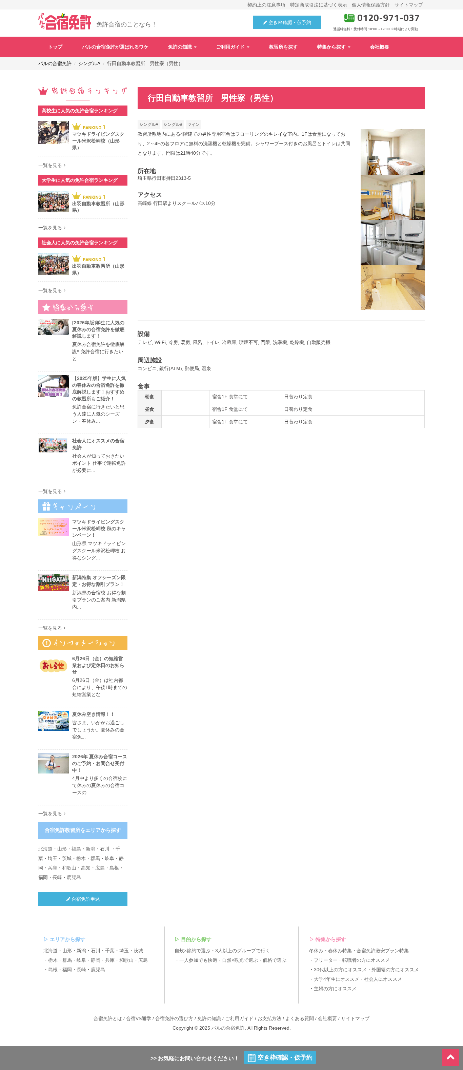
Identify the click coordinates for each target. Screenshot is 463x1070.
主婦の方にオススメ (335, 988)
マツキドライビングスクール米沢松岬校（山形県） (98, 140)
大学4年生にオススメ (336, 979)
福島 (76, 849)
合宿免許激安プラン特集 (383, 950)
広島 (100, 868)
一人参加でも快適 (198, 960)
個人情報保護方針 (371, 4)
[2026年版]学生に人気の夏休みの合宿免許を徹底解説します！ (98, 329)
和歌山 (69, 868)
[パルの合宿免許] (64, 21)
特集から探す (332, 47)
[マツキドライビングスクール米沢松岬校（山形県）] (53, 132)
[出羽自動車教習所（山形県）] (53, 201)
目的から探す (196, 939)
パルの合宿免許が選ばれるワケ (115, 47)
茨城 (67, 858)
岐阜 (109, 858)
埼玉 (52, 858)
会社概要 (379, 47)
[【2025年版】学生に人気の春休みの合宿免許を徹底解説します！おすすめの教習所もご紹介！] (53, 386)
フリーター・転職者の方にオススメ (352, 960)
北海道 (45, 849)
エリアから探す (67, 939)
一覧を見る (50, 165)
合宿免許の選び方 (174, 1018)
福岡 (43, 877)
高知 (85, 868)
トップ (55, 47)
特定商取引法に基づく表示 (318, 4)
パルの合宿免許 (228, 1028)
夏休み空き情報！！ (93, 714)
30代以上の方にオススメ (340, 969)
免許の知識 (180, 47)
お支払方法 (269, 1018)
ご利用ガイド (231, 47)
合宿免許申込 (86, 899)
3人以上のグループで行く (242, 950)
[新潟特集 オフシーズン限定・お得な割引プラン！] (53, 582)
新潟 (90, 849)
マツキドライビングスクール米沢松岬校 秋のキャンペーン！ (99, 528)
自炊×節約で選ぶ (192, 950)
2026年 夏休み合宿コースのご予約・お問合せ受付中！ (99, 763)
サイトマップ (409, 4)
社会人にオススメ (383, 979)
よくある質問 (299, 1018)
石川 (104, 849)
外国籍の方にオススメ (395, 969)
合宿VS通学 (138, 1018)
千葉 (110, 950)
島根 (114, 868)
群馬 (95, 858)
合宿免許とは (108, 1018)
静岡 (95, 960)
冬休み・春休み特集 (330, 950)
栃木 (81, 858)
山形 (62, 849)
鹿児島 (74, 877)
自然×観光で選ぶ (240, 960)
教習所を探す (283, 47)
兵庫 (52, 868)
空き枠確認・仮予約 (289, 22)
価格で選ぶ (274, 960)
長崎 (57, 877)
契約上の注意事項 (266, 4)
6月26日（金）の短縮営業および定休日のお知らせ (98, 665)
